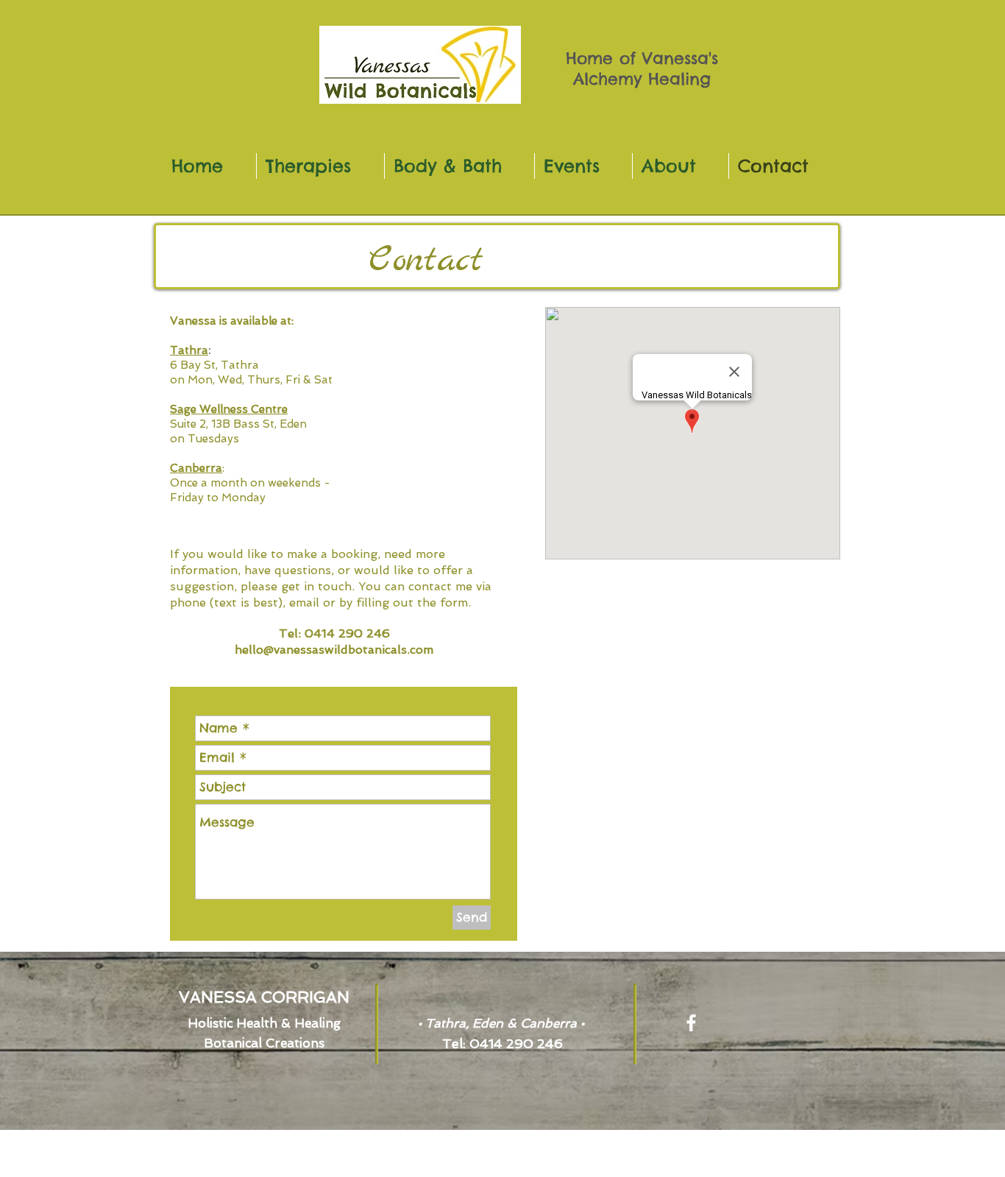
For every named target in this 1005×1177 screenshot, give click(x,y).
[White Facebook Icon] (691, 1022)
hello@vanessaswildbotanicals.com (334, 650)
